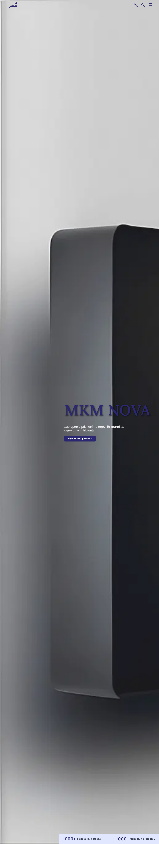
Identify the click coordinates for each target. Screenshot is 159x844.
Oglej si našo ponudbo (80, 438)
